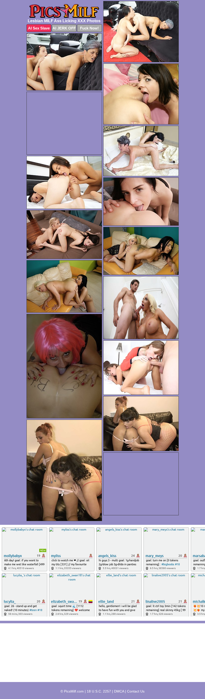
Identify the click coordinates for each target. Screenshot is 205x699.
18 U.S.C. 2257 (99, 691)
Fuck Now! (89, 28)
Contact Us (135, 691)
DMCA (119, 691)
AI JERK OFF (64, 28)
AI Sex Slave (39, 28)
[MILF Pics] (64, 11)
